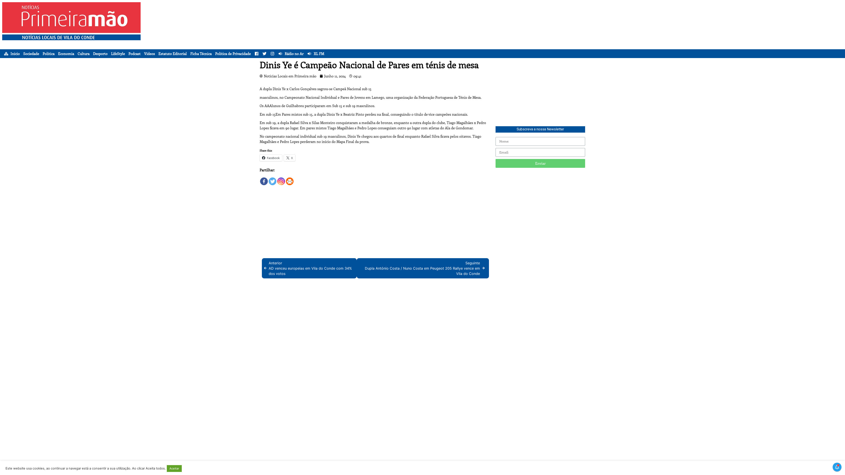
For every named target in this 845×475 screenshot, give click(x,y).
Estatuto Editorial (172, 53)
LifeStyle (118, 53)
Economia (66, 53)
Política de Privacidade (233, 53)
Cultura (84, 53)
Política (49, 53)
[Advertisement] (474, 33)
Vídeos (149, 53)
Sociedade (31, 53)
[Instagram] (281, 179)
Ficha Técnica (201, 53)
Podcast (135, 53)
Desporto (100, 53)
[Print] (290, 179)
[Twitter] (272, 179)
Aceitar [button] (174, 468)
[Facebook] (264, 179)
